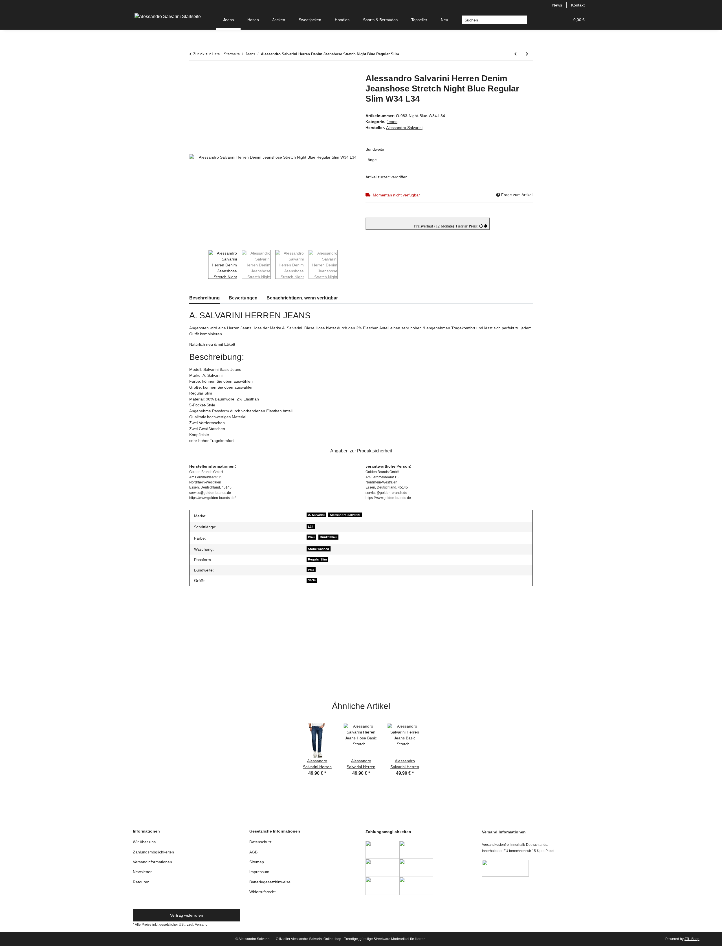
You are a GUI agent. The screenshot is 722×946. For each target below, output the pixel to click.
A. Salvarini (316, 514)
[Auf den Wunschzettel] (344, 84)
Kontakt (578, 5)
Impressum (259, 872)
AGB (253, 852)
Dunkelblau (328, 537)
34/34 (312, 580)
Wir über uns (144, 842)
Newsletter (142, 872)
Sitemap (256, 862)
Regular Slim (317, 559)
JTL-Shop (691, 939)
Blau (311, 537)
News (557, 5)
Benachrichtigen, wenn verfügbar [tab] (302, 297)
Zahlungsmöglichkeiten (153, 852)
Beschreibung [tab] (204, 297)
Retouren (141, 882)
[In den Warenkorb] (193, 70)
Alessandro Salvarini (345, 514)
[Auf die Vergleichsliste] (330, 84)
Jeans (392, 121)
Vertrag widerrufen (186, 915)
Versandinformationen (152, 862)
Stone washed (318, 549)
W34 (311, 569)
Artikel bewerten (208, 611)
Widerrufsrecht (262, 892)
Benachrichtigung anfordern (218, 688)
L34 (310, 526)
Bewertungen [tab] (243, 297)
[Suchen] (522, 20)
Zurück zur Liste (206, 54)
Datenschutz (260, 842)
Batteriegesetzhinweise (269, 882)
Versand (201, 925)
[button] (538, 20)
